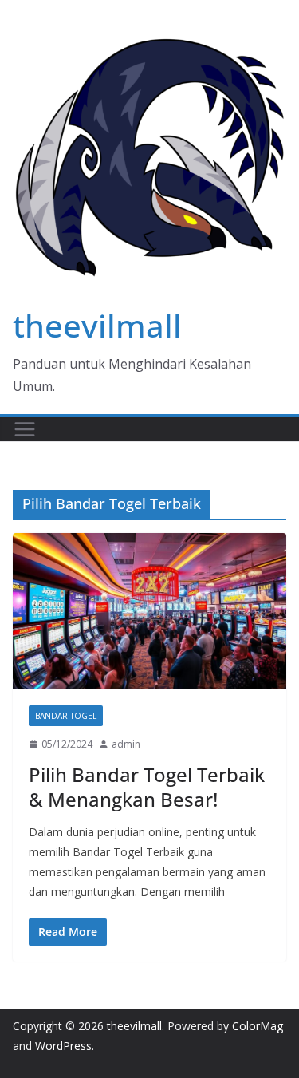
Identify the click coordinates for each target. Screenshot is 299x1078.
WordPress (63, 1045)
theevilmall (97, 325)
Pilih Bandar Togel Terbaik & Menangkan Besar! (147, 786)
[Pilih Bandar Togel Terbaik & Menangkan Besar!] (149, 611)
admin (126, 744)
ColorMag (257, 1025)
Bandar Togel (65, 715)
